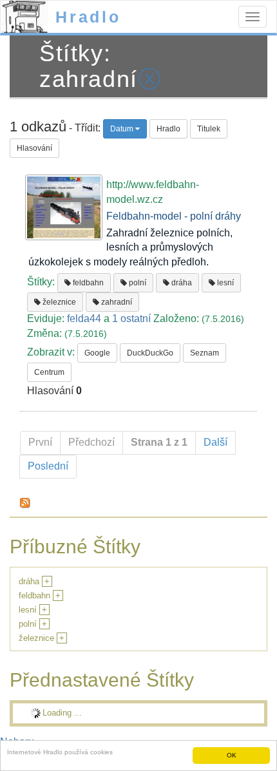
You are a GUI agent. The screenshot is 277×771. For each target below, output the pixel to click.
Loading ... (62, 713)
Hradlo (88, 17)
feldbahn (87, 282)
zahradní (115, 302)
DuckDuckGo (150, 352)
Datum (122, 128)
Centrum (49, 372)
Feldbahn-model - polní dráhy (173, 216)
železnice (58, 302)
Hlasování (34, 148)
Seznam (204, 352)
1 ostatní (131, 318)
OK (231, 755)
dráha (180, 282)
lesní (224, 282)
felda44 (84, 318)
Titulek (208, 128)
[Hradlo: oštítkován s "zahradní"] (25, 502)
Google (97, 352)
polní (136, 282)
